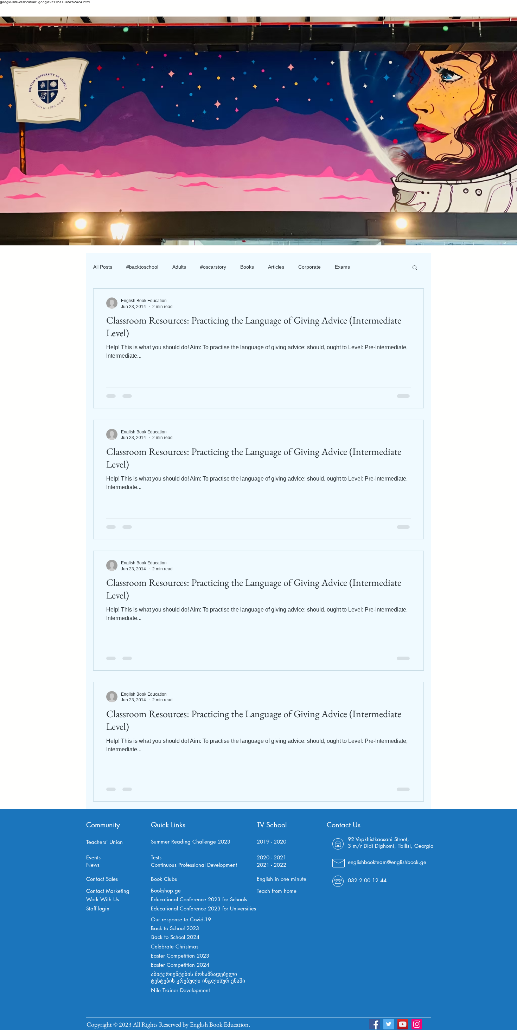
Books (247, 267)
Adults (179, 267)
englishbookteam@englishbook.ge (387, 862)
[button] (414, 268)
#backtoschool (142, 267)
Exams (342, 267)
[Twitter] (388, 1024)
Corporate (309, 267)
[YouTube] (402, 1024)
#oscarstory (213, 267)
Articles (276, 267)
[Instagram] (416, 1024)
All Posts (102, 267)
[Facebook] (374, 1024)
